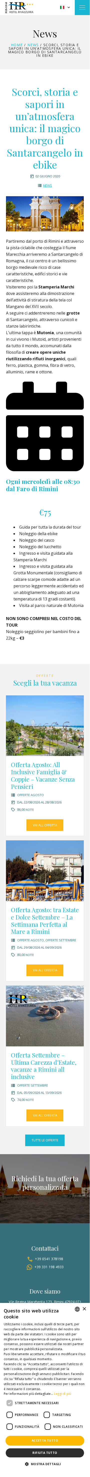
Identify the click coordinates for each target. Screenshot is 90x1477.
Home (17, 44)
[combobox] (77, 1309)
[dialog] (45, 1388)
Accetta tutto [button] (45, 1440)
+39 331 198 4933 (49, 1266)
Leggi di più (62, 1394)
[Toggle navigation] (82, 7)
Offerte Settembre (60, 940)
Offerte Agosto (30, 795)
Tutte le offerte (45, 1140)
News (33, 44)
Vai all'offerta (45, 825)
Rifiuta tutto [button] (44, 1453)
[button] (45, 1464)
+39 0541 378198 (49, 1258)
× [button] (84, 1309)
